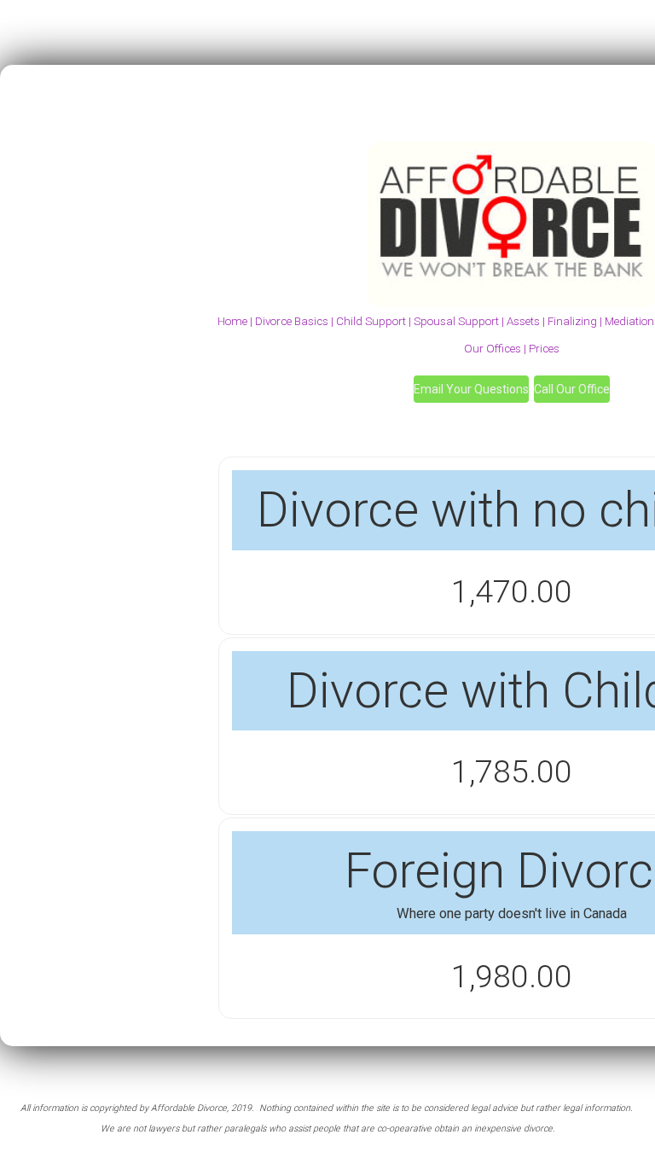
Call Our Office (572, 389)
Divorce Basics (291, 321)
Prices (544, 348)
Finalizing (572, 321)
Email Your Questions (471, 389)
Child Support (371, 321)
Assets (523, 321)
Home (232, 321)
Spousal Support (455, 321)
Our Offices (492, 348)
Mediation (629, 321)
